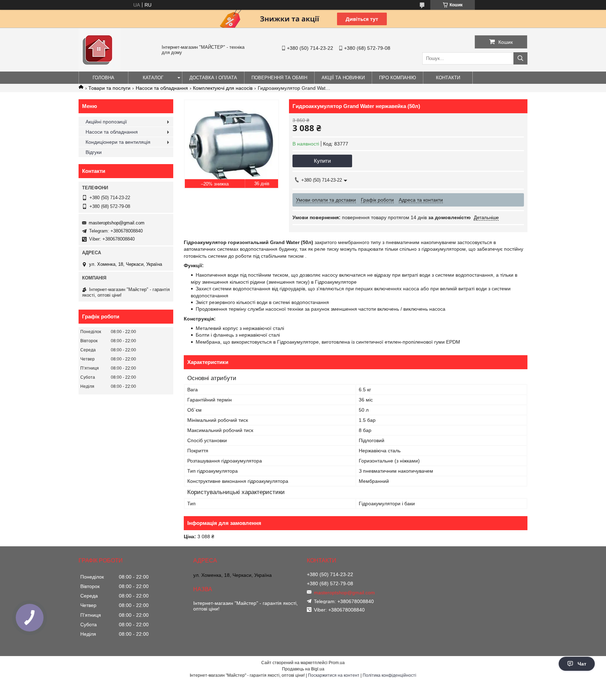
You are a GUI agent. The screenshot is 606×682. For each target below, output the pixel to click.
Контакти (448, 77)
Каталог (153, 77)
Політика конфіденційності (389, 675)
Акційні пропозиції (106, 121)
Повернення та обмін (279, 77)
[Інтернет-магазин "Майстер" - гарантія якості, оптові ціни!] (100, 68)
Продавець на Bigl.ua (303, 669)
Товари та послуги (109, 88)
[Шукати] (520, 58)
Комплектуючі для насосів (222, 88)
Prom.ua (337, 662)
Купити (322, 161)
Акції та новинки (343, 77)
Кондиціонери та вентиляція (118, 142)
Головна (103, 77)
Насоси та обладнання (162, 88)
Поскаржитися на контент (333, 675)
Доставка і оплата (213, 77)
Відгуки (94, 152)
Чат (582, 664)
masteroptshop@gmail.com (116, 222)
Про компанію (397, 77)
